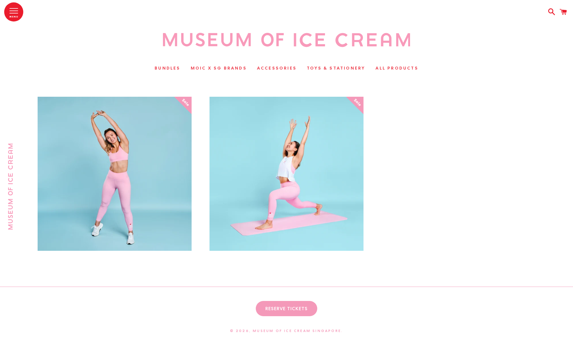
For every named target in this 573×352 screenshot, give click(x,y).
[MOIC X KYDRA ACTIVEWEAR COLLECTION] (286, 46)
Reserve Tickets (286, 308)
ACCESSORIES (277, 68)
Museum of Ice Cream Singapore (297, 330)
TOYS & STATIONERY (336, 68)
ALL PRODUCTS (396, 68)
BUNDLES (167, 68)
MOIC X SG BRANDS (219, 68)
